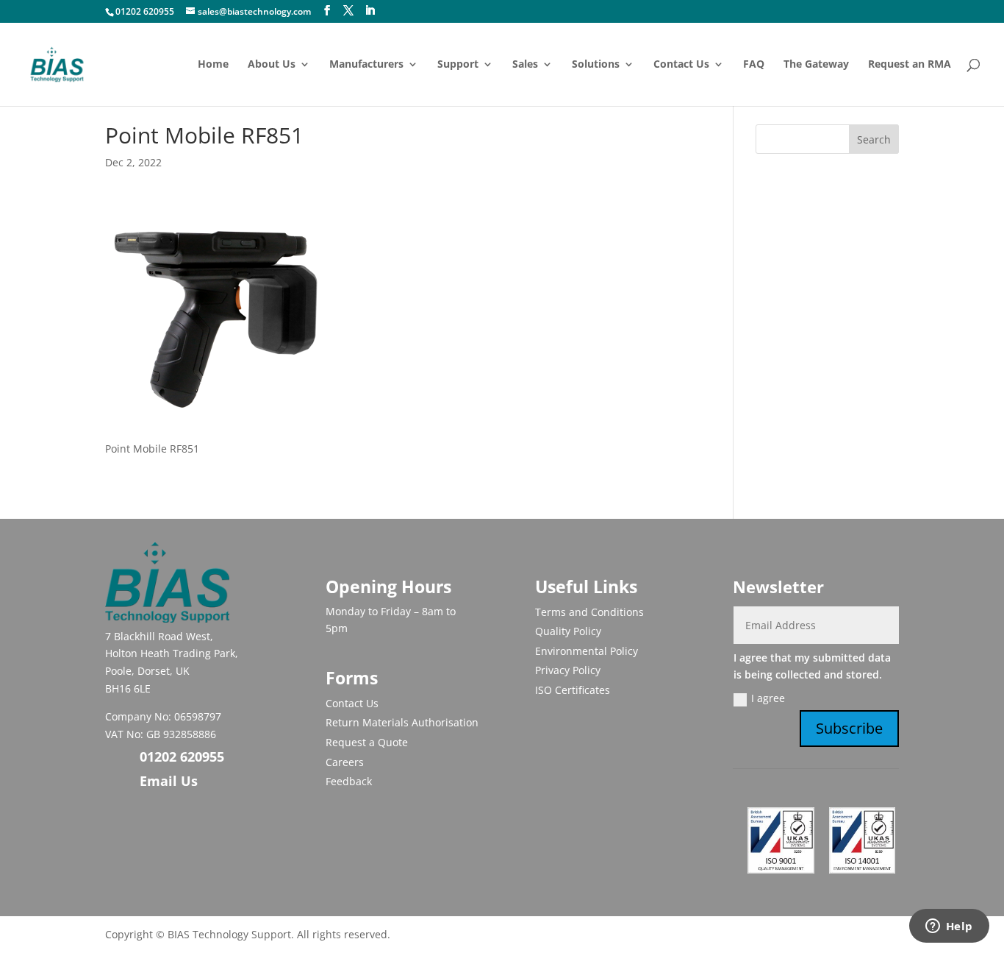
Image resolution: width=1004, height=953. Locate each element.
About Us (271, 65)
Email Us (169, 781)
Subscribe (849, 728)
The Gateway (816, 65)
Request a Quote (367, 742)
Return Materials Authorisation (402, 722)
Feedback (349, 781)
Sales (525, 65)
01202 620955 (144, 11)
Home (213, 65)
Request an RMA (909, 65)
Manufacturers (366, 65)
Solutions (596, 65)
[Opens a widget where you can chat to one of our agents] (948, 927)
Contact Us (681, 65)
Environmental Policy (586, 651)
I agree (768, 698)
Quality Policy (568, 631)
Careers (345, 762)
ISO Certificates (572, 690)
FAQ (753, 65)
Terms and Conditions (589, 612)
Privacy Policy (567, 670)
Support (457, 65)
